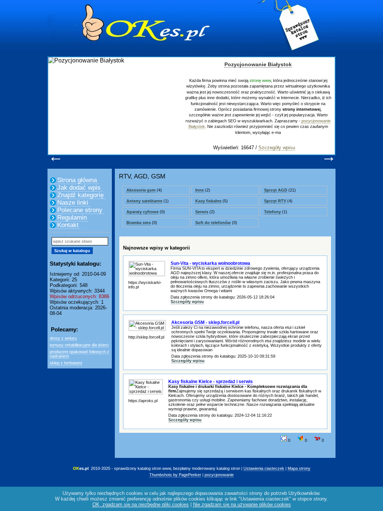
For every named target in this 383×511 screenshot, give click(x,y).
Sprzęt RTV (275, 201)
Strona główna (77, 180)
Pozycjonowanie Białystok (258, 64)
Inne (199, 190)
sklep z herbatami (66, 363)
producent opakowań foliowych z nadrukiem (79, 353)
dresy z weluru (63, 338)
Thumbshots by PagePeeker (175, 474)
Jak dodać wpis (79, 187)
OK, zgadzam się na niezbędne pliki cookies (140, 504)
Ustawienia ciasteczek (263, 468)
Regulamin (72, 217)
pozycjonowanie (219, 474)
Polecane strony (79, 210)
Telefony (272, 211)
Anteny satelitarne (144, 201)
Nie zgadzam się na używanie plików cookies (242, 504)
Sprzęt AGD (275, 190)
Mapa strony (299, 468)
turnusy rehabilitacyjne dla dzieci (79, 345)
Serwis (201, 211)
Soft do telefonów (213, 222)
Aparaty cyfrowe (142, 211)
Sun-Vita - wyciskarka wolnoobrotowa (210, 263)
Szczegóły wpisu (276, 147)
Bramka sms (138, 222)
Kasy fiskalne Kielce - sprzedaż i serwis (210, 381)
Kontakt (68, 225)
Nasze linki (72, 202)
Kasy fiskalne (208, 201)
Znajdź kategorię (80, 195)
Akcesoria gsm (141, 190)
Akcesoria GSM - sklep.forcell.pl (205, 322)
